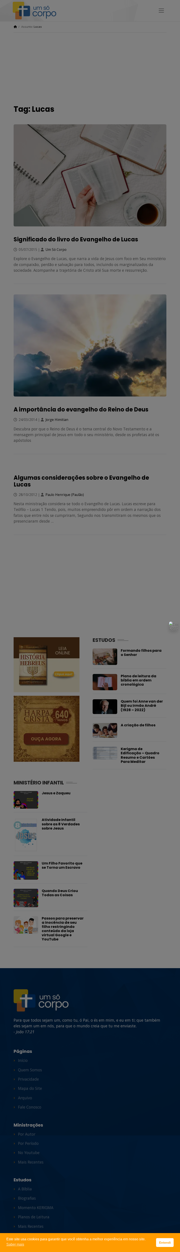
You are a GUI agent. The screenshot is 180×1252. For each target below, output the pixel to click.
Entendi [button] (165, 1242)
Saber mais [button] (15, 1244)
